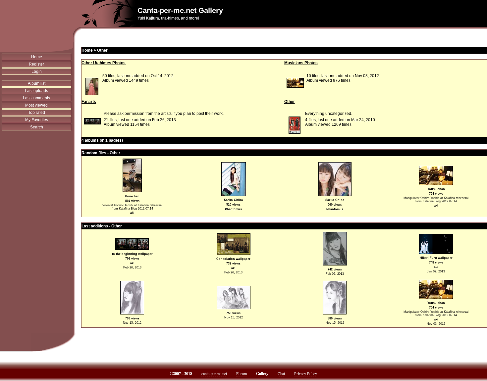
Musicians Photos (301, 63)
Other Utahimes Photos (103, 63)
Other (102, 50)
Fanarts (88, 101)
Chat (281, 373)
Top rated (36, 112)
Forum (241, 373)
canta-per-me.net (214, 373)
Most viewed (36, 105)
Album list (36, 83)
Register (36, 64)
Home (36, 57)
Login (36, 71)
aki (132, 212)
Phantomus (233, 209)
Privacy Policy (305, 373)
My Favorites (36, 120)
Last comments (36, 98)
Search (36, 127)
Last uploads (36, 90)
